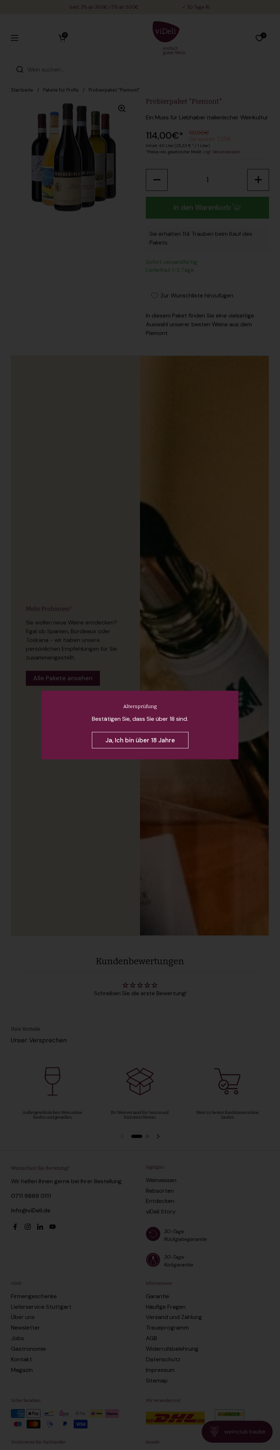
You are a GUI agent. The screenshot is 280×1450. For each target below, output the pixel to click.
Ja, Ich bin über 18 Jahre (140, 740)
